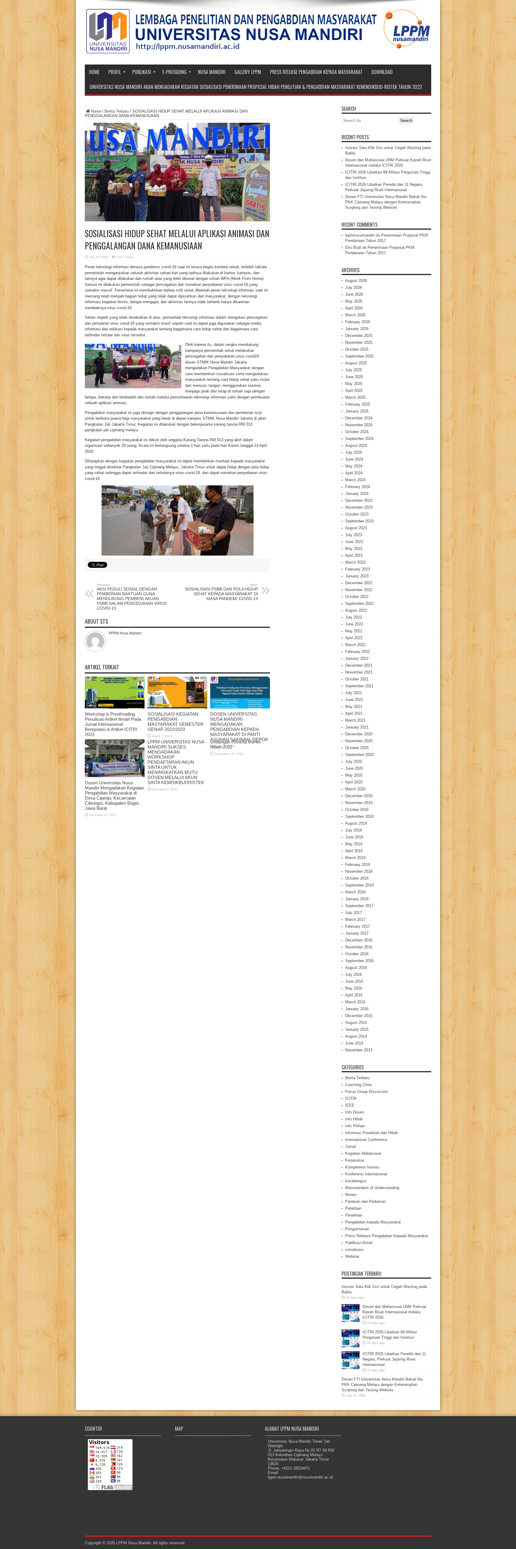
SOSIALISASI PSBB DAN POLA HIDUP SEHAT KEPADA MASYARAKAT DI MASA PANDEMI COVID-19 (221, 592)
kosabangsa (355, 1181)
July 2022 (353, 617)
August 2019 (356, 823)
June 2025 (354, 377)
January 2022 (356, 658)
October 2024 (356, 432)
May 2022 (353, 631)
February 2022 (357, 651)
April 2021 (354, 713)
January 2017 (356, 933)
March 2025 (355, 397)
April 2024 (354, 473)
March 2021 (355, 720)
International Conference (366, 1139)
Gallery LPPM (247, 72)
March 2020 (355, 789)
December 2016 (358, 940)
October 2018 (356, 878)
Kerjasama (354, 1160)
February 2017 (357, 926)
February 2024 (357, 486)
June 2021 (354, 699)
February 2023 (357, 569)
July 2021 (353, 693)
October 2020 (356, 748)
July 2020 (353, 761)
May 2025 (353, 383)
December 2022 (358, 583)
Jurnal (350, 1146)
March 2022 (355, 644)
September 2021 (359, 686)
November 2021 (358, 672)
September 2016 (359, 960)
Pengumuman (357, 1229)
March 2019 (355, 857)
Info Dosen (354, 1112)
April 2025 (354, 390)
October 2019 (356, 809)
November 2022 (358, 590)
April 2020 (354, 782)
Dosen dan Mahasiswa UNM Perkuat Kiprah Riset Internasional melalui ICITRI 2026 (394, 1312)
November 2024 (358, 425)
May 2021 (353, 706)
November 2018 (358, 871)
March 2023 (355, 562)
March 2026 (355, 315)
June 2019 (354, 837)
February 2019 (357, 864)
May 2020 (353, 775)
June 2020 (354, 768)
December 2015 (358, 1015)
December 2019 (358, 796)
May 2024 (353, 466)
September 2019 (359, 816)
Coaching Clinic (358, 1084)
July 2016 (353, 974)
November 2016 (358, 947)
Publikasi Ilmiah (359, 1242)
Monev (351, 1194)
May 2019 (353, 844)
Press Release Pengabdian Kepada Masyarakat (316, 72)
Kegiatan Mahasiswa (363, 1153)
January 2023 (356, 576)
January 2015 (356, 1029)
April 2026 (354, 308)
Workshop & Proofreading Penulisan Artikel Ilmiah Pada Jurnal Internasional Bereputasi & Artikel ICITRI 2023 (113, 724)
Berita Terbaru (117, 111)
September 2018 (359, 885)
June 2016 (354, 981)
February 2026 (357, 322)
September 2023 (359, 521)
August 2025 (356, 363)
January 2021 (356, 727)
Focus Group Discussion (366, 1091)
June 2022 (354, 624)
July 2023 (353, 535)
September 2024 (359, 438)
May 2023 (353, 548)
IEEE (349, 1105)
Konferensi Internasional (366, 1174)
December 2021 (358, 665)
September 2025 (359, 356)
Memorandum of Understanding (372, 1187)
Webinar (352, 1256)
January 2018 (356, 899)
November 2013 (358, 1050)
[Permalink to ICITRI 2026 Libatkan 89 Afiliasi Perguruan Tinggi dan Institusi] (351, 1346)
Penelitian (353, 1215)
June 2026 (354, 294)
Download (382, 72)
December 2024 (358, 418)
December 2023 (358, 500)
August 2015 (356, 1022)
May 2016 (353, 988)
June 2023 (354, 541)
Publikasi (141, 72)
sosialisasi (354, 1249)
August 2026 (356, 280)
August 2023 (356, 528)
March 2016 (355, 1002)
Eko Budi (353, 247)
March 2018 (355, 892)
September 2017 (359, 906)
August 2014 (356, 1036)
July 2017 (353, 912)
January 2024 (356, 493)
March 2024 (355, 480)
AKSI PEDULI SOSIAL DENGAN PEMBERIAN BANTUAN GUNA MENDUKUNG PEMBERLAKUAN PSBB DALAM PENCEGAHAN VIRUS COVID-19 (132, 597)
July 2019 (353, 830)
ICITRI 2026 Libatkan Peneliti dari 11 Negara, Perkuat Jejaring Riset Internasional (394, 1359)
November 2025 (358, 342)
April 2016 (354, 995)
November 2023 (358, 507)
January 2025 (356, 411)
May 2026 (353, 301)
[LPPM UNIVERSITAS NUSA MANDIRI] (258, 49)
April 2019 (354, 851)
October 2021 (356, 679)
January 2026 (356, 328)
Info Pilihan (355, 1126)
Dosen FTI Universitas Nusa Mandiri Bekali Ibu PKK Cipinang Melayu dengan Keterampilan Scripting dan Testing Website (385, 202)
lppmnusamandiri (359, 235)
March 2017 (355, 919)
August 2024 (356, 445)
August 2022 (356, 610)
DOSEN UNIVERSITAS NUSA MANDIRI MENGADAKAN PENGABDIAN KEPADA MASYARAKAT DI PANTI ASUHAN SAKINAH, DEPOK (239, 726)
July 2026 (353, 287)
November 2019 (358, 802)
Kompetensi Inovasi (362, 1167)
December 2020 (358, 734)
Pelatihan (353, 1208)
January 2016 (356, 1009)
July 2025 (353, 370)
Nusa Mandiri (211, 72)
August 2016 (356, 967)
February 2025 (357, 404)
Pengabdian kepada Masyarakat (373, 1222)
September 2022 (359, 603)
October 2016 (356, 954)
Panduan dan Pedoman (365, 1201)
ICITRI (351, 1098)
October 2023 (356, 514)
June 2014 (354, 1043)
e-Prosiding (174, 72)
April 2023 (354, 555)
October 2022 (356, 596)
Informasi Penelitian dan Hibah (371, 1133)
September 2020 (359, 754)
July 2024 (353, 452)
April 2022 (354, 638)
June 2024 (354, 459)
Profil (114, 72)
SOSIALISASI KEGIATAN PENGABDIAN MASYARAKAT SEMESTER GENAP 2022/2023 (176, 721)
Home (94, 72)
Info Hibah (354, 1119)
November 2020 (358, 741)
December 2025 (358, 335)
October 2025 (356, 349)
